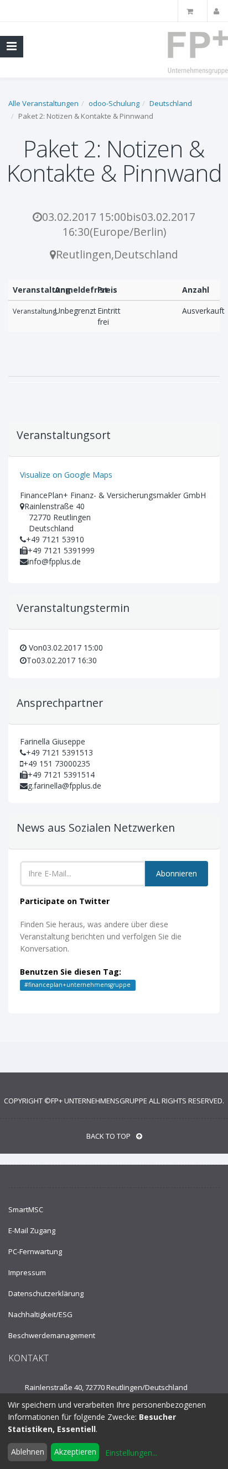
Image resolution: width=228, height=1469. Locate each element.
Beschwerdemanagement (51, 1335)
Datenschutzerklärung (46, 1293)
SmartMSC (25, 1209)
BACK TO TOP (108, 1136)
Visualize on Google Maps (66, 474)
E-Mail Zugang (31, 1230)
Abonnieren (176, 873)
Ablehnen (27, 1451)
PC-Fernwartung (35, 1251)
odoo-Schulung (114, 103)
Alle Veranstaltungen (43, 103)
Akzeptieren (75, 1451)
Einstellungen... (131, 1452)
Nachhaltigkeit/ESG (40, 1314)
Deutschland (170, 103)
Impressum (27, 1272)
